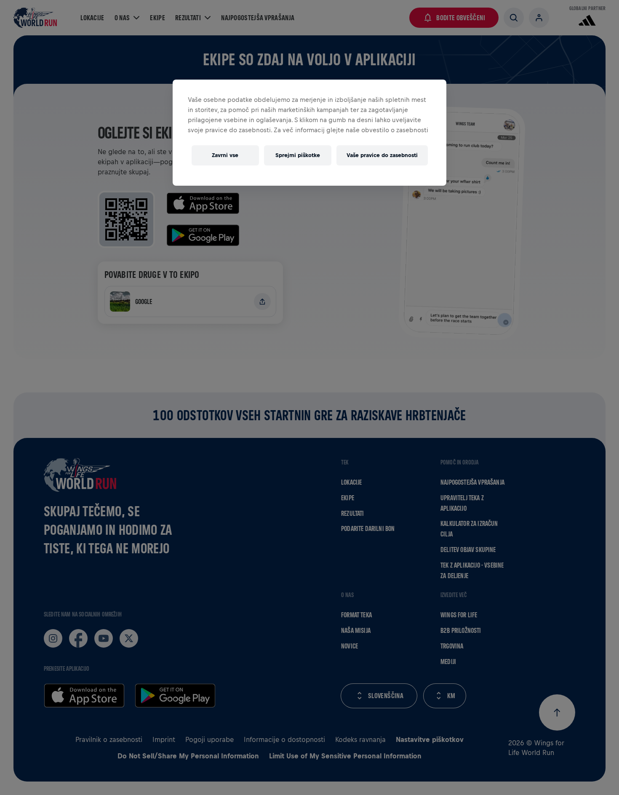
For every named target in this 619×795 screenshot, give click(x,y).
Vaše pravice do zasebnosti (382, 155)
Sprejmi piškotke (297, 155)
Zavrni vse (225, 155)
